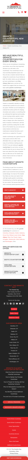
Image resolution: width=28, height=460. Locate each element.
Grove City (6, 235)
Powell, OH (14, 351)
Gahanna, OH (14, 334)
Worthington (8, 241)
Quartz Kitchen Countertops (14, 422)
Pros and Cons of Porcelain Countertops (14, 396)
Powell (15, 237)
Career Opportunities (14, 426)
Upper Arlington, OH (14, 353)
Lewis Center (18, 235)
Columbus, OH (14, 326)
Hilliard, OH (14, 340)
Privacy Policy (14, 453)
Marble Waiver (14, 313)
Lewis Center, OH (14, 342)
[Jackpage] (23, 303)
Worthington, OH (14, 362)
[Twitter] (7, 303)
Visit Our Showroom (14, 458)
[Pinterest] (10, 303)
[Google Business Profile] (20, 303)
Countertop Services (14, 434)
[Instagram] (13, 303)
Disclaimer (14, 309)
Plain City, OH (14, 348)
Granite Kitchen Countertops (14, 419)
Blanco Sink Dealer (14, 441)
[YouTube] (17, 303)
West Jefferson (20, 239)
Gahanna (22, 233)
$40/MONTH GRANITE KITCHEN (14, 407)
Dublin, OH (14, 331)
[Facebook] (4, 303)
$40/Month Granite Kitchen (14, 445)
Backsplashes (14, 437)
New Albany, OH (14, 345)
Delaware (12, 233)
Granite (14, 430)
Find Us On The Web (14, 300)
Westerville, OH (14, 356)
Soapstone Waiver (14, 317)
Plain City (10, 237)
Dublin (17, 233)
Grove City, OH (14, 337)
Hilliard (11, 235)
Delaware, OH (14, 328)
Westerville (12, 239)
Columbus (5, 233)
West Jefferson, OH (14, 359)
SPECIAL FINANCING (14, 402)
